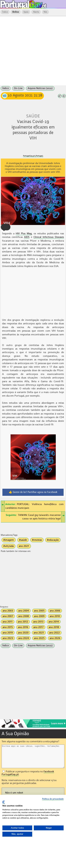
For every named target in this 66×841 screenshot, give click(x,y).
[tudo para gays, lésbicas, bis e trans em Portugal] (32, 3)
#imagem (8, 539)
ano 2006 (55, 610)
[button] (5, 227)
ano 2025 (39, 638)
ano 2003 (8, 610)
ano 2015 (8, 627)
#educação (53, 539)
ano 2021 (24, 546)
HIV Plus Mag (24, 233)
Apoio (26, 12)
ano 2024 (23, 638)
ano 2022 (54, 632)
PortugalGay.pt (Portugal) (33, 156)
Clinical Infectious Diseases (48, 237)
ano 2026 (55, 638)
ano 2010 (55, 616)
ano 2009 (39, 616)
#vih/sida (8, 546)
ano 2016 (23, 627)
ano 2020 (23, 632)
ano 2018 (54, 627)
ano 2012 (23, 621)
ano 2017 (38, 627)
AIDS (26, 237)
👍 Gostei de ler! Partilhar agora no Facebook (33, 492)
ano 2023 (8, 638)
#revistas (37, 539)
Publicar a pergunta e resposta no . (28, 773)
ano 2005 (39, 610)
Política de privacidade (53, 799)
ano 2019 (8, 632)
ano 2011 (8, 621)
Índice (5, 12)
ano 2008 (23, 616)
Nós (45, 12)
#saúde (23, 539)
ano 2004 (23, 610)
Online (15, 12)
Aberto (36, 12)
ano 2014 (54, 621)
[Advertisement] (33, 50)
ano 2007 (8, 616)
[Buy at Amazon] (33, 727)
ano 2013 (38, 621)
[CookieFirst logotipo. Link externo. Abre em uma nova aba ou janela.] (3, 802)
